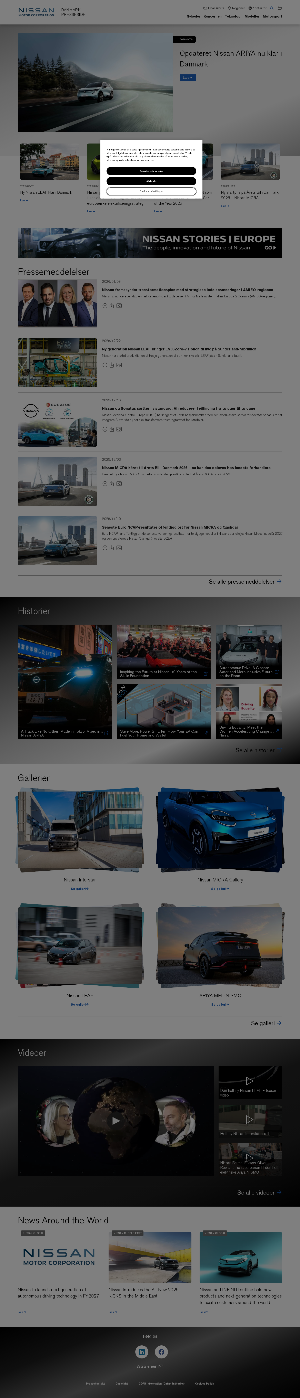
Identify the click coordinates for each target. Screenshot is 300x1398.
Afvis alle (151, 181)
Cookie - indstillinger (151, 191)
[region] (151, 169)
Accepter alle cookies (151, 171)
